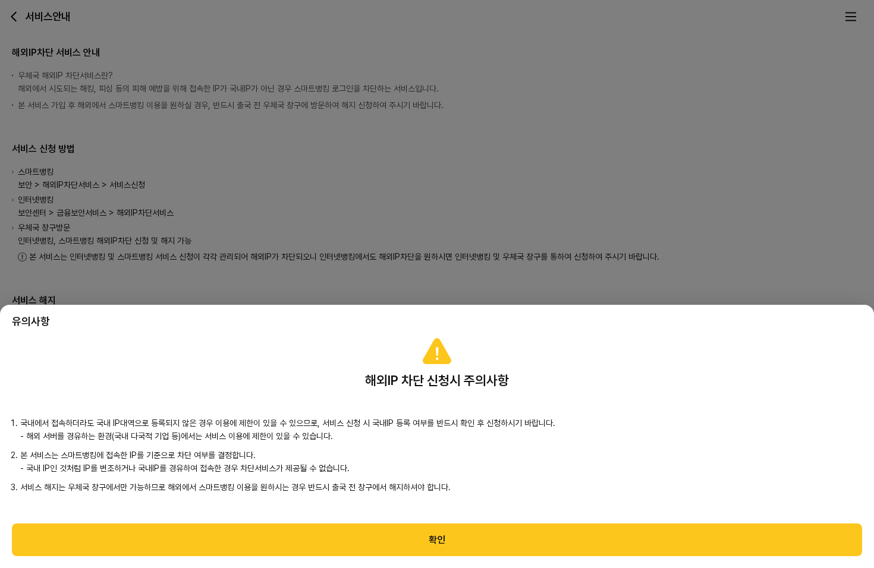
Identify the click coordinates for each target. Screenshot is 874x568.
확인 (437, 539)
